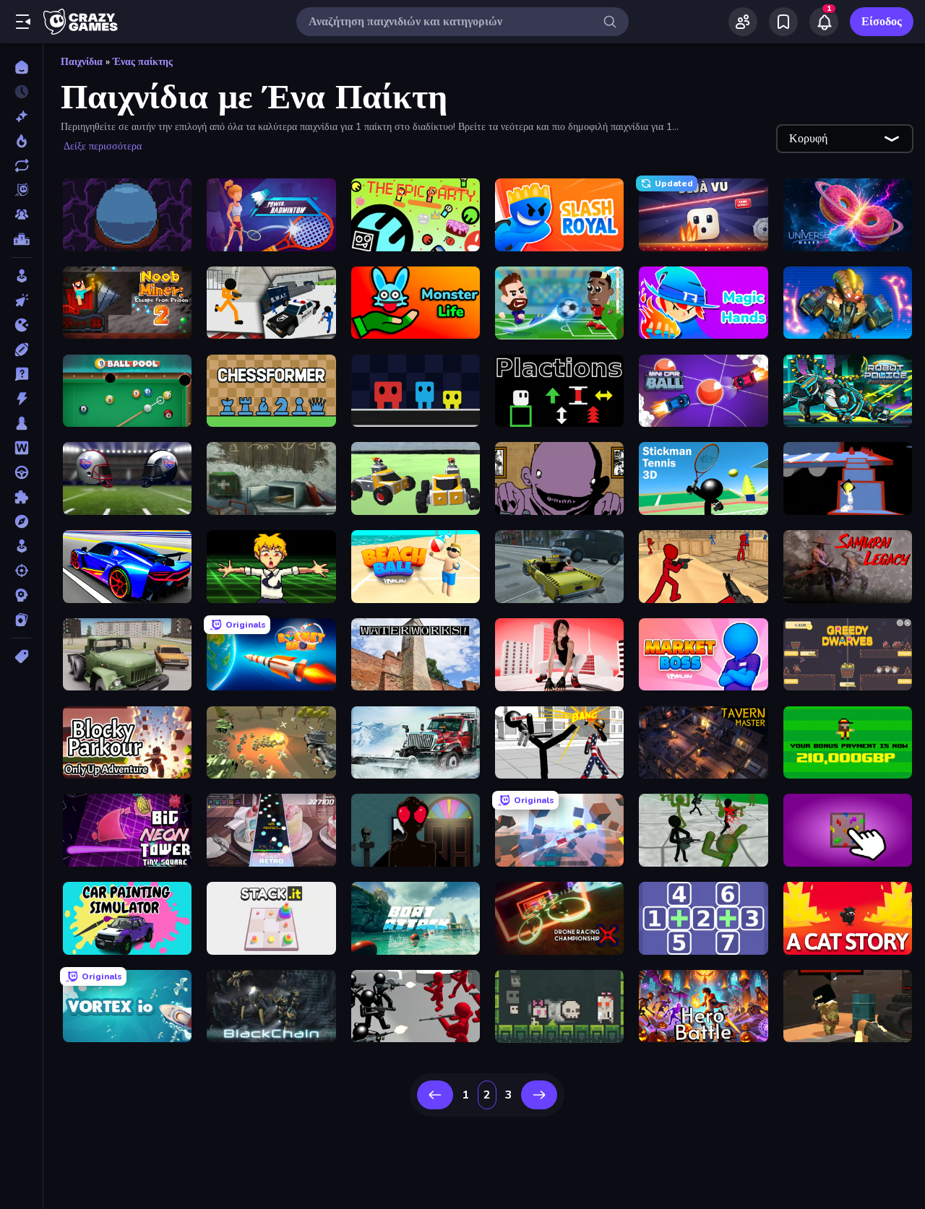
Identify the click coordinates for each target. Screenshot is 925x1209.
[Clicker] (21, 300)
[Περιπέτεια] (21, 521)
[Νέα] (21, 116)
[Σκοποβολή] (21, 570)
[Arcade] (21, 276)
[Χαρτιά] (21, 619)
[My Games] (783, 21)
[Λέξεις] (21, 448)
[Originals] (21, 190)
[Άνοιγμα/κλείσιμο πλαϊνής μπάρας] (23, 21)
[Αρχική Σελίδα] (21, 67)
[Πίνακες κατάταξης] (21, 239)
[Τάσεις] (21, 141)
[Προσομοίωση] (21, 546)
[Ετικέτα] (21, 656)
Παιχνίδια (82, 62)
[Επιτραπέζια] (21, 423)
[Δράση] (21, 398)
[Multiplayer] (21, 214)
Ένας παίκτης (143, 62)
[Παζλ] (21, 497)
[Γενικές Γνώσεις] (21, 374)
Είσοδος (881, 22)
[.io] (21, 325)
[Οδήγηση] (21, 472)
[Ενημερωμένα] (21, 165)
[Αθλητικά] (21, 349)
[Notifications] (823, 21)
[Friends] (742, 21)
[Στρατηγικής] (21, 595)
